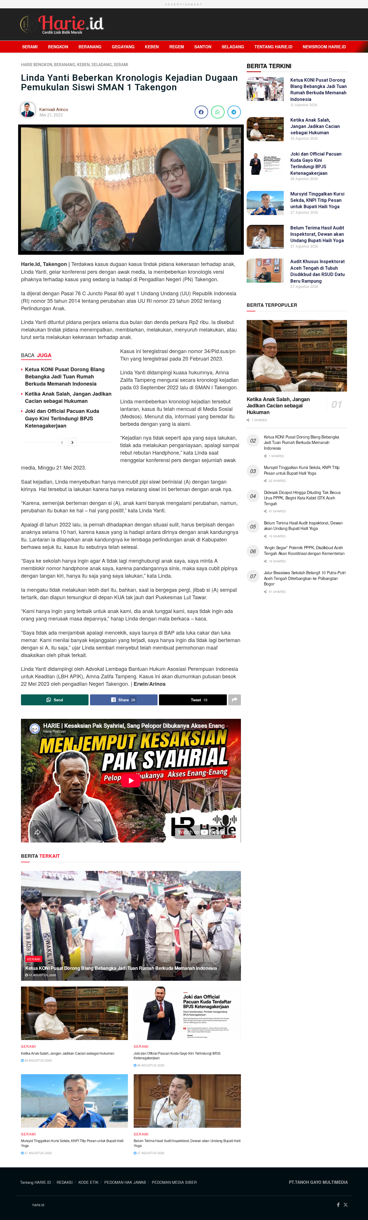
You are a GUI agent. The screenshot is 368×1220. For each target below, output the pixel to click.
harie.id (38, 1204)
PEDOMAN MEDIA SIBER (174, 1182)
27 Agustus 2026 (38, 1152)
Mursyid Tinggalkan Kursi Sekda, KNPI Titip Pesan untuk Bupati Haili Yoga (72, 1143)
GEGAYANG (123, 46)
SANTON (202, 46)
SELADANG (233, 46)
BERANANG (89, 46)
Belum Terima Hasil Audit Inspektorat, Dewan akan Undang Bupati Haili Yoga (187, 1143)
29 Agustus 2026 (38, 1060)
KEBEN (152, 46)
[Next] (72, 442)
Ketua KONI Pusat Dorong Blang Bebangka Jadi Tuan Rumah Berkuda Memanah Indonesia (65, 376)
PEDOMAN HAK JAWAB (125, 1182)
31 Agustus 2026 (42, 974)
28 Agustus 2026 (150, 1065)
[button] (201, 112)
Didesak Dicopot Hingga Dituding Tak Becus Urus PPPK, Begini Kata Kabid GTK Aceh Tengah (302, 497)
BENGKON (58, 46)
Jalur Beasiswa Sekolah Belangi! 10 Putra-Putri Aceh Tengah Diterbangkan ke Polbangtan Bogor (305, 578)
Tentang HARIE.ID (273, 46)
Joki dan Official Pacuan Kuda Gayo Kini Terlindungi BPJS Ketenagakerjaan (62, 418)
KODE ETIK (88, 1182)
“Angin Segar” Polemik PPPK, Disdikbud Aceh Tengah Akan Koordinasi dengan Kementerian (305, 550)
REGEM (176, 46)
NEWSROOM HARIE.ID (324, 46)
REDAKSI (65, 1182)
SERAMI (30, 46)
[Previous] (61, 442)
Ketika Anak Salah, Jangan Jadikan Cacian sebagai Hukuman (68, 397)
